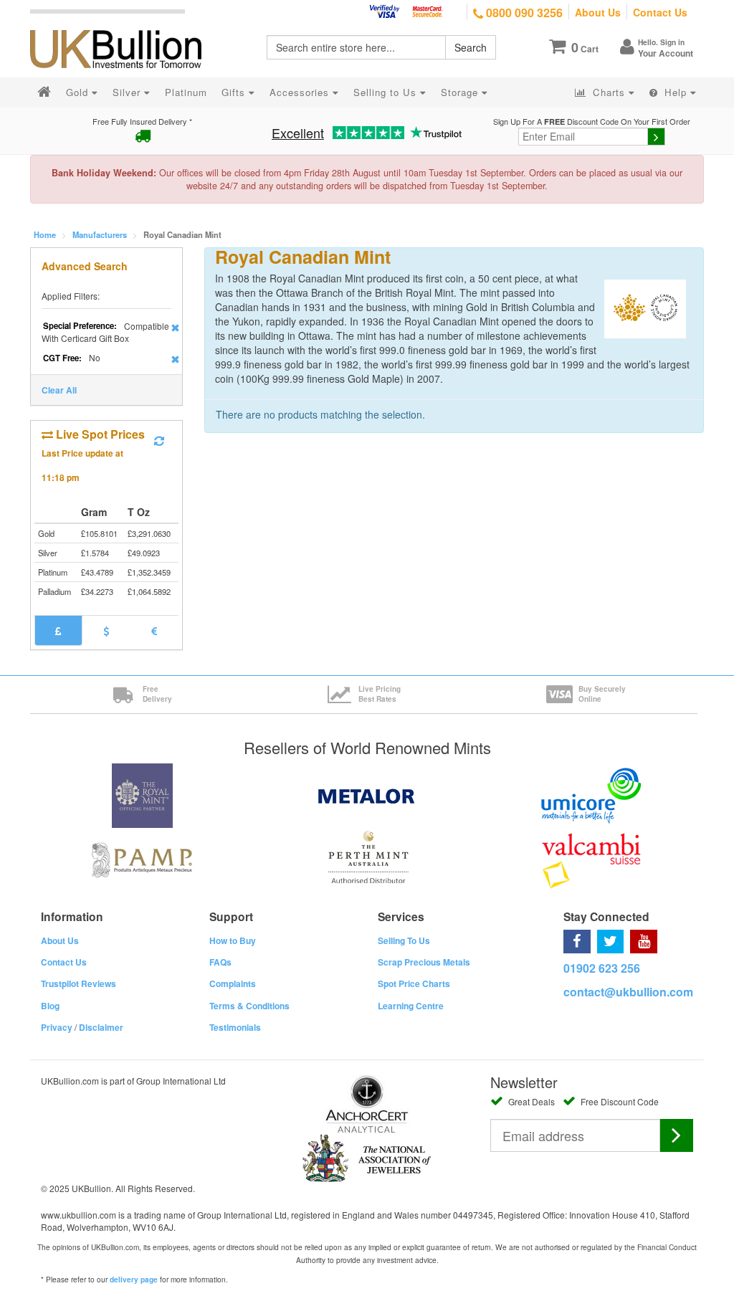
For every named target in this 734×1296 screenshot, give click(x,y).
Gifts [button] (235, 92)
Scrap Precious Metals (424, 962)
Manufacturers (99, 234)
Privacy (56, 1027)
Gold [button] (79, 92)
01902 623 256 (601, 968)
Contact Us (660, 12)
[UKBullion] (125, 25)
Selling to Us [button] (386, 92)
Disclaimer (101, 1027)
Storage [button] (461, 92)
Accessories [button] (301, 92)
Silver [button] (128, 92)
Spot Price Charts (414, 983)
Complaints (232, 983)
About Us (598, 12)
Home (45, 234)
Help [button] (675, 92)
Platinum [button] (186, 92)
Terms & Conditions (249, 1005)
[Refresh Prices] (159, 441)
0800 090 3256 (523, 12)
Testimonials (235, 1027)
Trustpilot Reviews (78, 983)
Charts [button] (609, 92)
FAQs (220, 962)
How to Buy (232, 940)
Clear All (59, 389)
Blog (50, 1005)
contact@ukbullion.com (628, 991)
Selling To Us (404, 940)
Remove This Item (175, 328)
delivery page (134, 1279)
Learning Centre (411, 1005)
